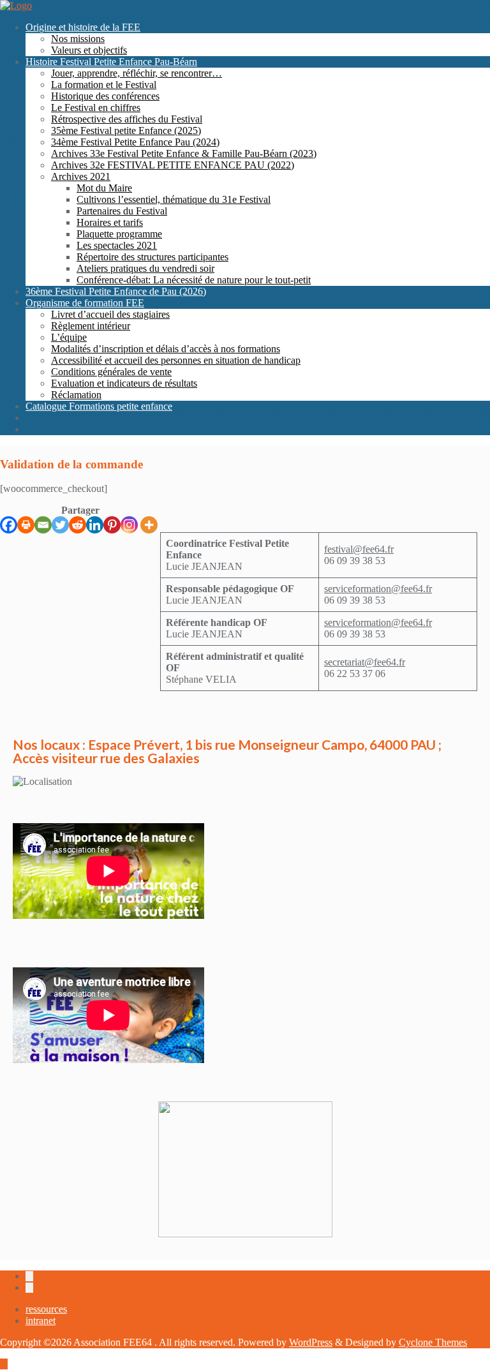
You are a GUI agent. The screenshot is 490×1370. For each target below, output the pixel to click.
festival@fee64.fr (359, 549)
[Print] (25, 524)
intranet (41, 1320)
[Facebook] (8, 524)
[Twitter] (60, 524)
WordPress (310, 1342)
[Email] (43, 524)
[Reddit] (77, 524)
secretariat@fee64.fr (364, 662)
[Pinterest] (112, 524)
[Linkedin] (94, 524)
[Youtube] (330, 482)
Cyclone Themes (433, 1342)
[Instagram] (129, 524)
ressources (46, 1309)
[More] (149, 524)
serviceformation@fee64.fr (378, 588)
